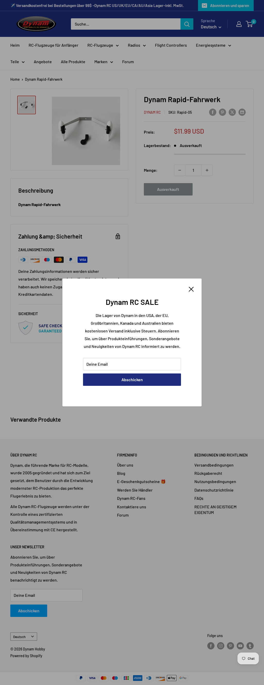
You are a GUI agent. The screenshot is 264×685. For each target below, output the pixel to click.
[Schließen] (191, 288)
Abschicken (132, 379)
